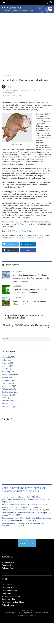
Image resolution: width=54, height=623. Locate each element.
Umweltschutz (7, 401)
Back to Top (27, 543)
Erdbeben (6, 366)
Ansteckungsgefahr (10, 90)
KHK (8, 87)
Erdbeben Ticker (8, 587)
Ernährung (6, 372)
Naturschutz (7, 386)
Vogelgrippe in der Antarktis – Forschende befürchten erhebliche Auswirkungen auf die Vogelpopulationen (31, 278)
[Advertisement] (27, 41)
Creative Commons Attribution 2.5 (24, 238)
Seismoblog (25, 610)
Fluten (4, 377)
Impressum (6, 593)
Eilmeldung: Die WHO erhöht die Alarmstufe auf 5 (27, 326)
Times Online (26, 231)
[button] (10, 244)
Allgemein (6, 76)
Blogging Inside (8, 562)
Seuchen (5, 395)
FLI (19, 90)
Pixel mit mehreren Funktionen (14, 504)
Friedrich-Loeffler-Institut (30, 90)
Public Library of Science (31, 235)
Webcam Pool (7, 568)
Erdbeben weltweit (9, 590)
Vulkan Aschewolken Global (13, 602)
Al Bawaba (16, 231)
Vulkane (5, 404)
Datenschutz (7, 585)
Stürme (5, 398)
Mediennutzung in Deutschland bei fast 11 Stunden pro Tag (26, 513)
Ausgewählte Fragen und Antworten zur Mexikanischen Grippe (23, 316)
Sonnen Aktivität (8, 599)
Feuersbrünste (8, 374)
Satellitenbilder (8, 392)
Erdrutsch (6, 369)
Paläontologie (7, 389)
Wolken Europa (8, 605)
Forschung (6, 380)
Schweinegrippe (9, 92)
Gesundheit (6, 383)
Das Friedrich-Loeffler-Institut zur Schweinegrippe (26, 80)
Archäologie (6, 360)
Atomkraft (6, 363)
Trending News (8, 565)
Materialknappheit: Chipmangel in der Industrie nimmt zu (25, 523)
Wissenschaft (7, 406)
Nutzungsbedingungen (11, 596)
